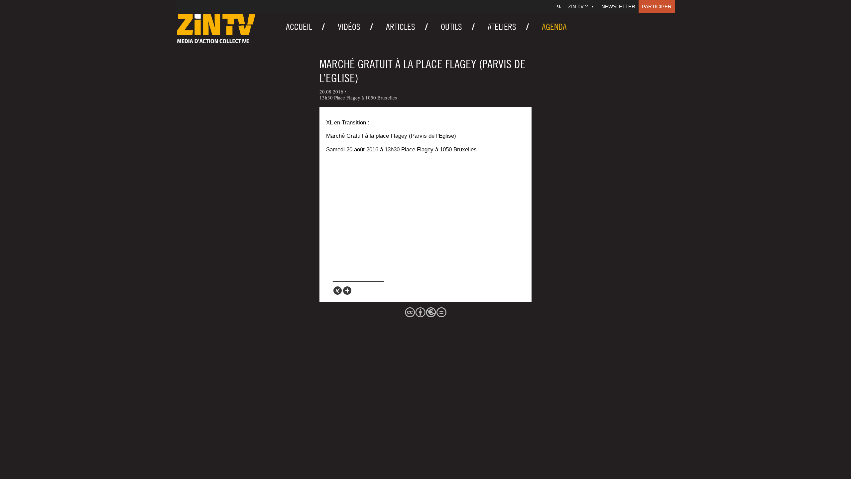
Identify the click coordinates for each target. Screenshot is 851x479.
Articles (400, 27)
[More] (347, 290)
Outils (451, 27)
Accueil (299, 27)
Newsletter (618, 6)
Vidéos (349, 27)
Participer (656, 6)
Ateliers (502, 27)
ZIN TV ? (578, 6)
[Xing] (337, 290)
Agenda (554, 27)
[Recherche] (559, 6)
